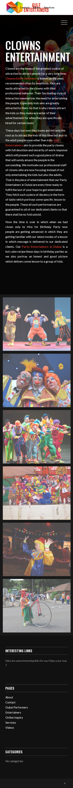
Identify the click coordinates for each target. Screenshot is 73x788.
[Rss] (65, 783)
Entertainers (16, 22)
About (36, 7)
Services (49, 7)
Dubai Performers (16, 707)
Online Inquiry (36, 22)
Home (12, 7)
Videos (53, 22)
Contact (24, 7)
